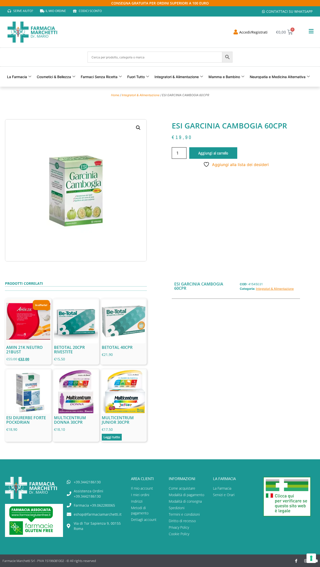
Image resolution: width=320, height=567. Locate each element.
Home (115, 95)
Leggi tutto (112, 437)
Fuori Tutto (136, 77)
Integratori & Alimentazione (176, 77)
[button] (138, 127)
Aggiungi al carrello (213, 153)
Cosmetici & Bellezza (54, 77)
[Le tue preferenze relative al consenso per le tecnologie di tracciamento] (311, 558)
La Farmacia (17, 77)
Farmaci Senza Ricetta (99, 77)
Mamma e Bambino (224, 77)
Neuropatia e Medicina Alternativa (278, 77)
